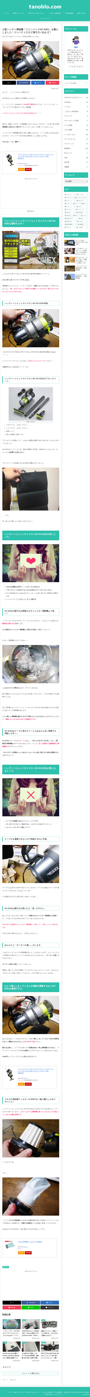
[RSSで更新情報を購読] (82, 66)
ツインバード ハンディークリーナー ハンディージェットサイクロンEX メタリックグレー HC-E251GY (36, 156)
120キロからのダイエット (33, 1392)
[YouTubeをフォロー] (72, 66)
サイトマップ (58, 1394)
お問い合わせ (48, 1394)
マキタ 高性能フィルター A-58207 (30, 1242)
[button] (86, 83)
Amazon (21, 169)
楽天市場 (28, 169)
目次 (28, 211)
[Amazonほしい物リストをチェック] (77, 66)
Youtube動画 (58, 1392)
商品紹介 (6, 1267)
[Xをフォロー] (70, 66)
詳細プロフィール (19, 1392)
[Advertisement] (30, 192)
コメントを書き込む (31, 1373)
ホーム (10, 1392)
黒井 (76, 47)
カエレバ (26, 163)
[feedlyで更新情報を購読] (80, 66)
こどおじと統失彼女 (47, 1392)
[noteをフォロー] (75, 66)
